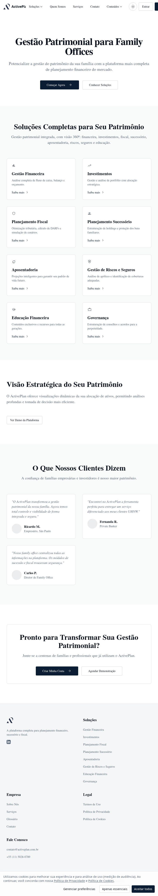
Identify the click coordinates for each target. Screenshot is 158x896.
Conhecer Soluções (100, 85)
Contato (94, 6)
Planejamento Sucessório (97, 752)
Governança (90, 781)
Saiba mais (20, 192)
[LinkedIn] (9, 742)
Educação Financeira (95, 774)
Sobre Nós (13, 804)
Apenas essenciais (114, 889)
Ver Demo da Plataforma (24, 420)
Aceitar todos (143, 889)
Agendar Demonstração (101, 671)
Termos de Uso (92, 804)
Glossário (12, 819)
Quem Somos (58, 6)
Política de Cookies (101, 881)
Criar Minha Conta (57, 671)
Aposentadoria (91, 759)
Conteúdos (115, 6)
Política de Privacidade (69, 881)
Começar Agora (59, 84)
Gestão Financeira (93, 729)
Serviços (78, 6)
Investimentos (91, 737)
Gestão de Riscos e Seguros (99, 766)
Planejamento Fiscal (94, 744)
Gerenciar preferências (79, 889)
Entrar (146, 6)
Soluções (36, 6)
